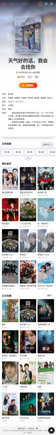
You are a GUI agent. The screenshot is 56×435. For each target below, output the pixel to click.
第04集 (41, 152)
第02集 (18, 152)
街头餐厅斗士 (7, 255)
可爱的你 (23, 387)
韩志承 (10, 94)
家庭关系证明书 (26, 192)
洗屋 (39, 387)
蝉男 (4, 324)
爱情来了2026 (43, 255)
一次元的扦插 (25, 223)
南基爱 (43, 98)
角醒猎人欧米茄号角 (28, 286)
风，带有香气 (43, 223)
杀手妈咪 (23, 355)
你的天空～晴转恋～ (46, 286)
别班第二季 (42, 192)
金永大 (49, 98)
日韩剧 (22, 77)
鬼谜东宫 (41, 355)
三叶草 (4, 387)
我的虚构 (5, 223)
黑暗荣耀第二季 (44, 324)
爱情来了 (23, 255)
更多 (49, 296)
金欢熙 (36, 98)
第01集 (7, 152)
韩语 (10, 109)
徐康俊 (17, 98)
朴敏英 (10, 98)
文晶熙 (23, 98)
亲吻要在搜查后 (8, 286)
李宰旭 (30, 98)
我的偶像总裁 (7, 192)
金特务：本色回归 (9, 355)
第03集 (29, 152)
